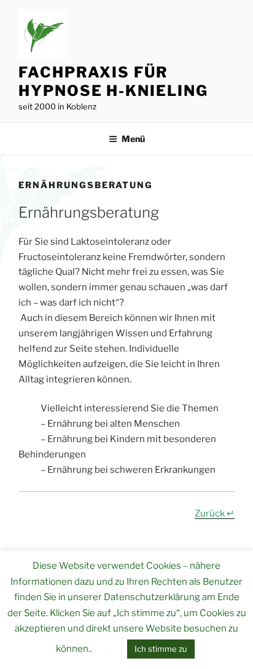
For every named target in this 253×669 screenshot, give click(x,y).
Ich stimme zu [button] (160, 649)
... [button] (109, 648)
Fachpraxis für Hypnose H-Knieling (113, 81)
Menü (133, 138)
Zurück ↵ (215, 513)
